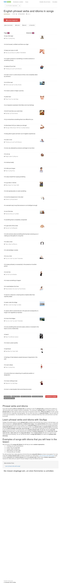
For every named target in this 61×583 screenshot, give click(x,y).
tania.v (28, 14)
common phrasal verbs (37, 396)
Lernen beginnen (12, 20)
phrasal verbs (7, 396)
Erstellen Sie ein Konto (45, 2)
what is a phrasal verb (26, 396)
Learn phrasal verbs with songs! (46, 455)
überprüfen (32, 25)
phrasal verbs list (15, 396)
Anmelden (55, 2)
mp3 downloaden (9, 25)
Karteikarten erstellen (18, 2)
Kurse (26, 2)
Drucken (18, 25)
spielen (24, 25)
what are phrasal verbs (9, 398)
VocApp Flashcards (8, 581)
